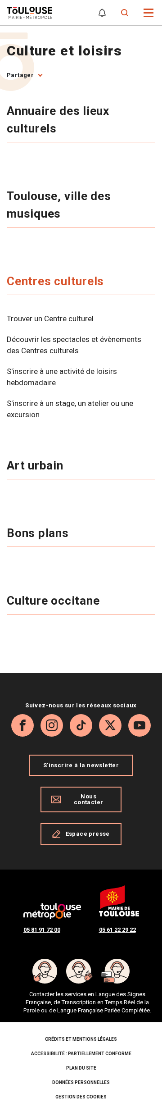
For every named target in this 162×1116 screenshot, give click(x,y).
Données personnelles (81, 1082)
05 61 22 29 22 (117, 929)
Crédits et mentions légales (81, 1039)
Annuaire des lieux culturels (58, 119)
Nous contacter (89, 799)
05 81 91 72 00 (41, 929)
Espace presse (88, 833)
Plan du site (81, 1068)
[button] (149, 12)
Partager (20, 75)
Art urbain (37, 465)
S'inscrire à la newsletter (81, 765)
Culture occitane (55, 600)
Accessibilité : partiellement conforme (81, 1053)
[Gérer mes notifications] (102, 13)
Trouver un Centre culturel (50, 318)
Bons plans (39, 533)
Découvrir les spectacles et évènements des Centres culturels (74, 345)
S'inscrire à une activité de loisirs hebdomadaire (62, 377)
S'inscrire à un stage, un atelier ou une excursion (70, 409)
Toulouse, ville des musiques (59, 204)
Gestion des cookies (81, 1096)
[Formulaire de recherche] (125, 13)
